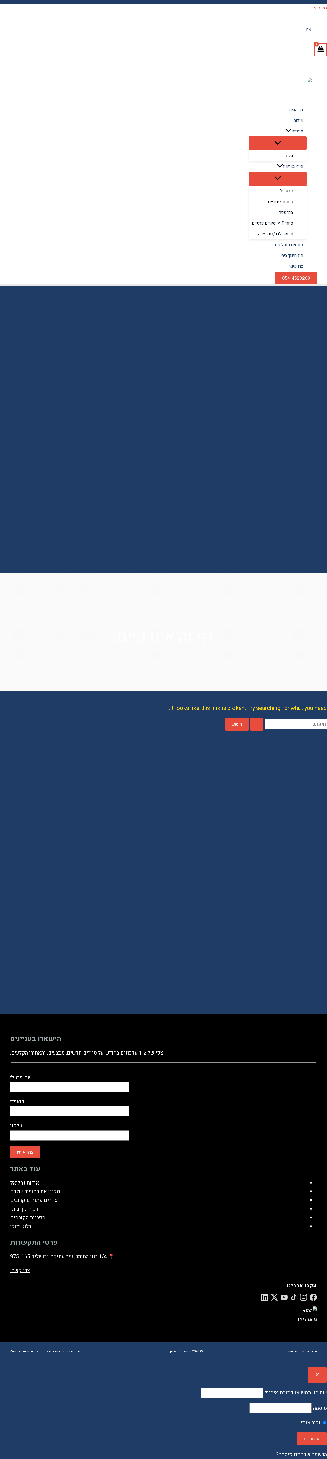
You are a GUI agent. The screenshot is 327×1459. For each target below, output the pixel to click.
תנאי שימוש (309, 1351)
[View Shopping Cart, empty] (320, 49)
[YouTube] (284, 1297)
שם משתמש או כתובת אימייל (296, 1393)
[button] (296, 278)
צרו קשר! (20, 1270)
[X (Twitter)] (274, 1297)
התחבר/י (320, 8)
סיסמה (320, 1408)
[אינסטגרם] (303, 1297)
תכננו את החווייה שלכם (35, 1191)
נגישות (292, 1351)
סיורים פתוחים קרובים (34, 1200)
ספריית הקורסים (27, 1217)
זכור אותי (311, 1422)
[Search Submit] (256, 724)
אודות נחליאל (24, 1183)
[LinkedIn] (264, 1297)
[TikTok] (293, 1297)
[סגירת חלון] (317, 1375)
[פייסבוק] (313, 1297)
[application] (288, 131)
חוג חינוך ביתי (25, 1209)
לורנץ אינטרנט (58, 1351)
